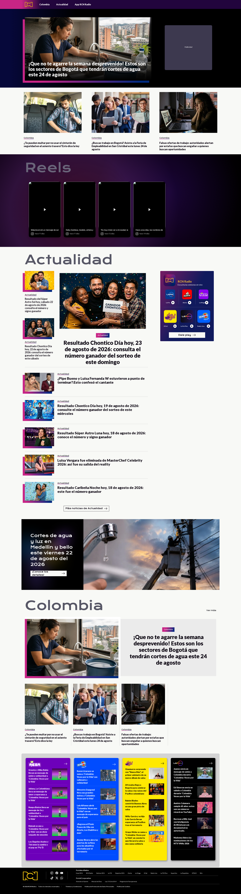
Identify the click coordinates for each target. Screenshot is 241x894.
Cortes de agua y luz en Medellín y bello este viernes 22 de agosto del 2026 (51, 550)
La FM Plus (164, 873)
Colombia (44, 4)
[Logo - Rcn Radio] (29, 4)
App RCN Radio (83, 4)
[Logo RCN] (30, 876)
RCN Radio (89, 873)
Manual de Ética (96, 881)
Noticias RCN (100, 873)
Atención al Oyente (82, 881)
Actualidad (62, 4)
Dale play (184, 335)
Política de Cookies (123, 886)
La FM (110, 873)
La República (184, 873)
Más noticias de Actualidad (84, 508)
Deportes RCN (119, 873)
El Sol (145, 873)
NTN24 (194, 873)
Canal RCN (79, 873)
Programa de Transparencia (128, 881)
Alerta (130, 873)
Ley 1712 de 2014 (110, 881)
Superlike (174, 873)
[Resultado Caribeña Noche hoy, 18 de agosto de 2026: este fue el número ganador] (39, 491)
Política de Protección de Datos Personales (99, 886)
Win (201, 873)
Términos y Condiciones (74, 886)
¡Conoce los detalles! (40, 573)
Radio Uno (154, 873)
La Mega (138, 873)
